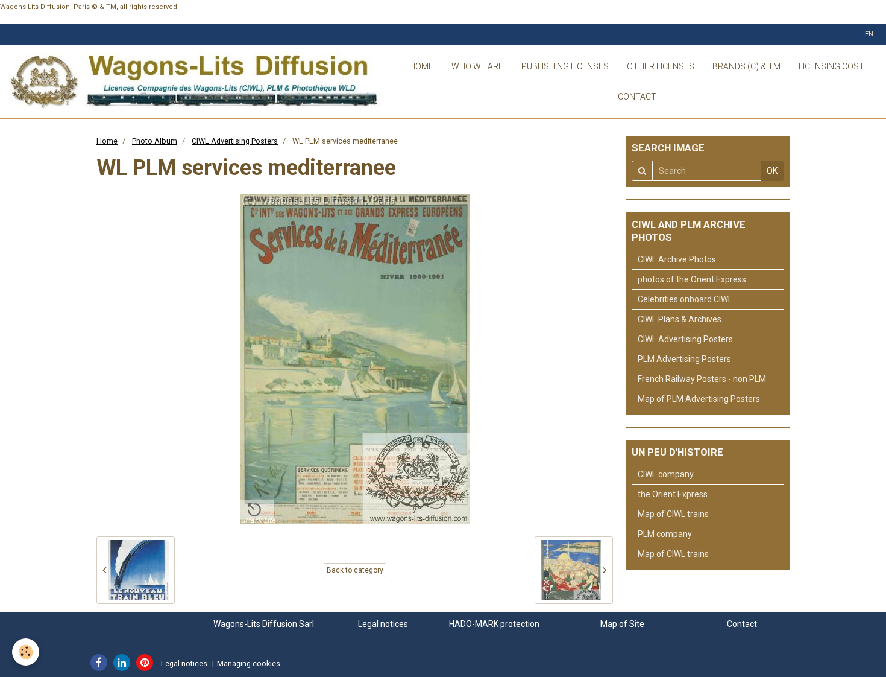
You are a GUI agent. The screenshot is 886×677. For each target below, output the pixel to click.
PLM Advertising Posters (684, 359)
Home (107, 140)
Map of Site (622, 624)
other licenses (660, 66)
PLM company (665, 534)
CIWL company (666, 474)
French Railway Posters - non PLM (702, 379)
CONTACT (637, 96)
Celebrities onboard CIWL (685, 299)
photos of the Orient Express (692, 279)
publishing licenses (565, 66)
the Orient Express (673, 494)
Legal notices (383, 624)
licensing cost (831, 66)
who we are (477, 66)
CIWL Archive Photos (677, 259)
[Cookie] (25, 652)
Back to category (355, 570)
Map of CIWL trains (673, 514)
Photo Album (154, 140)
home (421, 66)
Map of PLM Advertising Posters (699, 399)
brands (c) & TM (746, 66)
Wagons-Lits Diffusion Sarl (263, 624)
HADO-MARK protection (494, 624)
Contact (742, 624)
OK (772, 171)
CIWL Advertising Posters (235, 140)
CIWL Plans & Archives (679, 319)
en (869, 34)
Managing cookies (248, 663)
